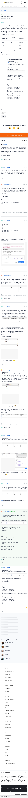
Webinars (7, 724)
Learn (6, 708)
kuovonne (5, 144)
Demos (7, 719)
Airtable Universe (9, 744)
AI (5, 683)
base (4, 283)
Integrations (8, 674)
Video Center (8, 716)
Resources (8, 727)
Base (9, 62)
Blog (6, 755)
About (6, 749)
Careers (7, 752)
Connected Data (9, 685)
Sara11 (4, 22)
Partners (7, 730)
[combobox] (14, 6)
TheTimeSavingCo (7, 184)
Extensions (8, 677)
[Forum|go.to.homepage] (8, 3)
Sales (6, 702)
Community (8, 738)
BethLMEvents (8, 654)
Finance (7, 705)
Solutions (7, 688)
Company (7, 746)
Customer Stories (9, 722)
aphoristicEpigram (9, 642)
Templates (7, 741)
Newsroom (8, 760)
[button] (1, 2)
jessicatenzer (8, 658)
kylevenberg (7, 650)
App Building (8, 680)
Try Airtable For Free (10, 763)
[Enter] (2, 6)
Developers (8, 735)
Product (7, 691)
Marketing (7, 694)
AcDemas (7, 646)
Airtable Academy (9, 710)
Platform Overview (9, 671)
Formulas (4, 10)
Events (7, 713)
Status (7, 758)
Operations (8, 696)
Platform (7, 669)
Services (7, 733)
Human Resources (9, 699)
